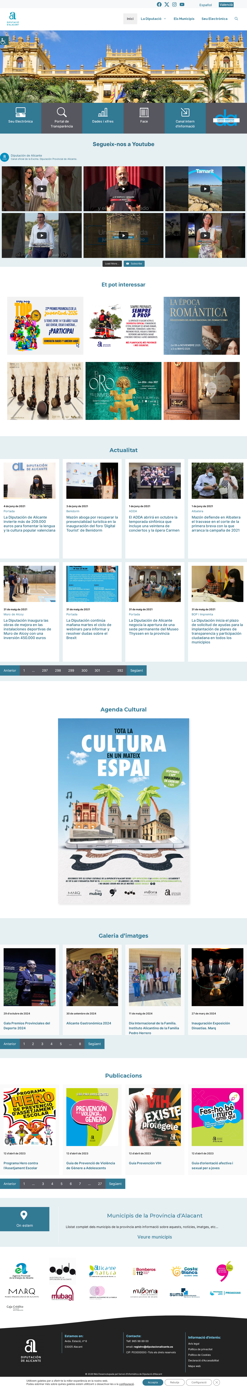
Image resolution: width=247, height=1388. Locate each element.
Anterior (10, 670)
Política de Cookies (199, 1354)
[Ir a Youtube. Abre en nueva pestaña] (182, 4)
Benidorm (72, 511)
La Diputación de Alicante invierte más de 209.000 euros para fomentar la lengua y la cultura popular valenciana (29, 523)
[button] (236, 18)
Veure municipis (154, 1237)
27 (100, 1184)
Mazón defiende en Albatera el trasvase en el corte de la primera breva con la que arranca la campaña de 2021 (216, 523)
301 (97, 670)
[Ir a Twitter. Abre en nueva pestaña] (166, 4)
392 (120, 670)
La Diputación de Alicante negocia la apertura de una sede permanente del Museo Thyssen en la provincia (153, 627)
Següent (136, 670)
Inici (130, 19)
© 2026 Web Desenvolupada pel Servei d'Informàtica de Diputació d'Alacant (123, 1374)
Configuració (198, 1382)
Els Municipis (184, 19)
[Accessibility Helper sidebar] (4, 40)
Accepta (153, 1382)
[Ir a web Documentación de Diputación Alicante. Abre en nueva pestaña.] (103, 118)
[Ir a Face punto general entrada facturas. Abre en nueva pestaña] (144, 118)
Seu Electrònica (214, 19)
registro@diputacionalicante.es (153, 1346)
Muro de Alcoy (14, 614)
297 (45, 670)
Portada (9, 511)
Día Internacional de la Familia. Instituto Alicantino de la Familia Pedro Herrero (154, 1028)
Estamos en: (74, 1336)
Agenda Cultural (124, 709)
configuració (126, 1383)
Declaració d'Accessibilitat (203, 1360)
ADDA (133, 511)
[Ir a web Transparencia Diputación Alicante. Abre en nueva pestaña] (61, 118)
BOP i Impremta (202, 614)
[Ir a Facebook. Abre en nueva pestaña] (159, 4)
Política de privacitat (200, 1349)
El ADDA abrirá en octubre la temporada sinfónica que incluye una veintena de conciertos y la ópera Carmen (154, 523)
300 (84, 670)
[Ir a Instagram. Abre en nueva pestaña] (174, 4)
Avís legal (193, 1343)
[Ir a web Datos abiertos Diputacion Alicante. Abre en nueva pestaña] (226, 118)
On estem (24, 1225)
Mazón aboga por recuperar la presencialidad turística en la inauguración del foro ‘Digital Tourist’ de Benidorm (92, 523)
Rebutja (174, 1382)
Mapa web (194, 1366)
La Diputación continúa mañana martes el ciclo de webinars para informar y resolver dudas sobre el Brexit (88, 629)
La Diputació (151, 19)
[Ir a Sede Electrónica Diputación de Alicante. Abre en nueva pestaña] (20, 118)
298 (58, 670)
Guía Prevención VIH (145, 1163)
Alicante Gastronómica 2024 (88, 1023)
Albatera (197, 511)
